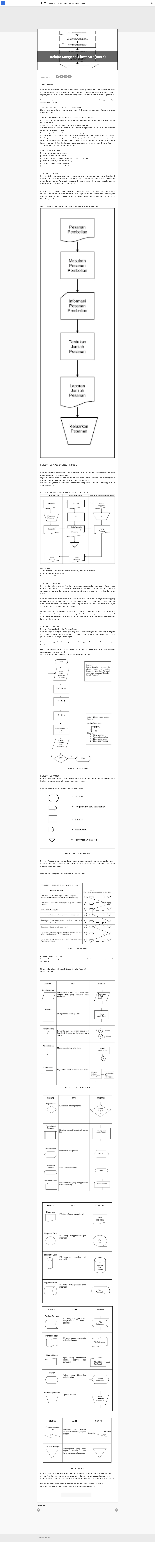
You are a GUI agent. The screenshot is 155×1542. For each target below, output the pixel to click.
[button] (58, 76)
